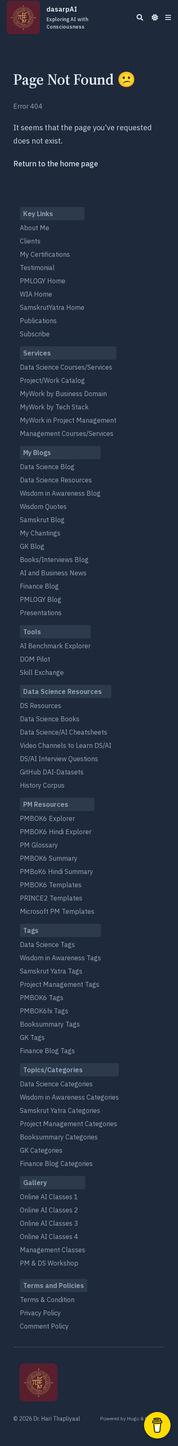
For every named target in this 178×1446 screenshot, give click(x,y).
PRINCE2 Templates (51, 898)
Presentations (41, 613)
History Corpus (42, 785)
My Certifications (45, 254)
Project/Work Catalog (52, 380)
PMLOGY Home (42, 281)
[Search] (140, 17)
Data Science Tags (47, 944)
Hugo (133, 1418)
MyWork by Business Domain (63, 393)
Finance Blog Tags (47, 1051)
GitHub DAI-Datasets (52, 772)
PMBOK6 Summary (48, 858)
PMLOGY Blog (40, 599)
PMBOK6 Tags (41, 997)
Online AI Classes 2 (49, 1210)
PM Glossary (39, 845)
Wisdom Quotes (43, 506)
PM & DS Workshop (49, 1263)
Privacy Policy (40, 1313)
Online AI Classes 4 (49, 1236)
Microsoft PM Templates (57, 911)
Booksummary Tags (50, 1024)
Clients (30, 241)
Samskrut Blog (42, 520)
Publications (38, 320)
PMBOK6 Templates (51, 885)
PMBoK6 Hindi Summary (56, 871)
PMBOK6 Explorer (47, 818)
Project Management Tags (59, 984)
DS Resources (40, 705)
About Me (34, 228)
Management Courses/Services (66, 433)
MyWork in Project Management (68, 420)
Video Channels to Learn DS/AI (65, 745)
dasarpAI (67, 17)
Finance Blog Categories (56, 1163)
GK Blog (32, 546)
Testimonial (37, 267)
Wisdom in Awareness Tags (60, 958)
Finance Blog (39, 586)
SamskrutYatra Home (52, 307)
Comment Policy (44, 1326)
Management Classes (52, 1250)
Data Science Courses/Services (66, 367)
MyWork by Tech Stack (54, 407)
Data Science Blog (47, 467)
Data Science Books (49, 719)
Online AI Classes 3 (49, 1223)
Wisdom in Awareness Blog (60, 493)
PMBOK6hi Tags (44, 1011)
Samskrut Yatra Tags (51, 971)
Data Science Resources (56, 480)
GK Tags (32, 1037)
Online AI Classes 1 (49, 1197)
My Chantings (40, 533)
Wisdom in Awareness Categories (69, 1097)
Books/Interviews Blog (54, 559)
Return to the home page (55, 163)
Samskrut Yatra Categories (60, 1110)
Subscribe (35, 334)
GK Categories (41, 1150)
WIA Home (36, 294)
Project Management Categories (68, 1124)
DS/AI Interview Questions (59, 759)
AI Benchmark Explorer (55, 646)
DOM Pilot (35, 659)
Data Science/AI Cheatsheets (63, 732)
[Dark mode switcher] (155, 17)
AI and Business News (53, 573)
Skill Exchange (42, 672)
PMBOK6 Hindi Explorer (55, 832)
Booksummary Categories (59, 1137)
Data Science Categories (56, 1084)
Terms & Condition (47, 1299)
